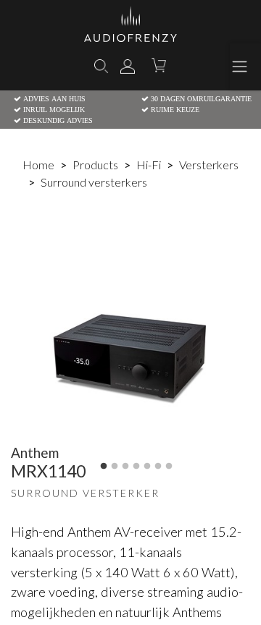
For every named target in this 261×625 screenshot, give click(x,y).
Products (95, 164)
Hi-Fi (148, 164)
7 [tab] (169, 466)
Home (38, 164)
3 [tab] (125, 466)
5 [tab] (147, 466)
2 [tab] (114, 466)
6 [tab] (158, 466)
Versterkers (209, 164)
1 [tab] (103, 466)
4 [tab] (136, 466)
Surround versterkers (94, 182)
